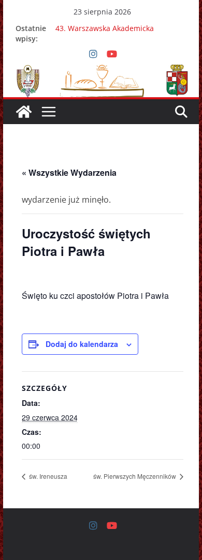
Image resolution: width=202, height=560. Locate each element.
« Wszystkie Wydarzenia (69, 172)
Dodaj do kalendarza (82, 344)
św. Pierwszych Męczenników (135, 476)
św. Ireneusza (47, 476)
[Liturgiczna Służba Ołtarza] (23, 111)
